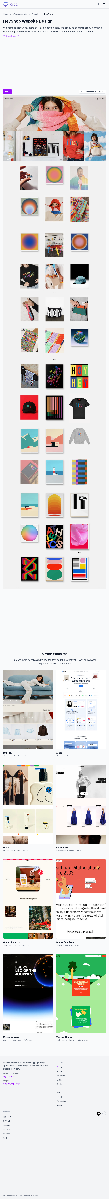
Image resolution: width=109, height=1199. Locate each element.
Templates (61, 1101)
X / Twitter (7, 1121)
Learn (59, 1080)
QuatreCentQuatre (66, 942)
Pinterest (7, 1117)
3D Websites (27, 1040)
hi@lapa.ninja (9, 1076)
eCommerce (8, 756)
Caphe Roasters (11, 942)
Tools (59, 1088)
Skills (59, 1092)
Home (5, 14)
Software (70, 756)
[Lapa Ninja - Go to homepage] (10, 4)
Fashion (26, 756)
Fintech (78, 756)
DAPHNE (7, 753)
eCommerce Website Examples (26, 14)
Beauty (17, 851)
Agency (59, 945)
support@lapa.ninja (11, 1084)
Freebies (60, 1097)
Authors (60, 1105)
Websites (61, 1075)
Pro (60, 1067)
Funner (7, 847)
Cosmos (6, 1134)
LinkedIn (7, 1129)
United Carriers (11, 1037)
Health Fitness (61, 1040)
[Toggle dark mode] (99, 4)
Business (6, 1040)
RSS (5, 1138)
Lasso (59, 753)
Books (59, 1084)
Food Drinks (8, 945)
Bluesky (6, 1125)
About (59, 1071)
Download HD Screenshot (94, 91)
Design (77, 945)
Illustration (73, 1040)
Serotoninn (62, 847)
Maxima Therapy (65, 1037)
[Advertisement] (54, 616)
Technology (16, 1040)
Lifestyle (17, 756)
